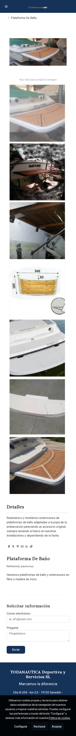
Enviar (16, 649)
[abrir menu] (6, 6)
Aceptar (57, 726)
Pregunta (12, 628)
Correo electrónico (18, 613)
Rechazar (40, 726)
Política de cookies (59, 718)
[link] (38, 6)
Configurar (20, 726)
